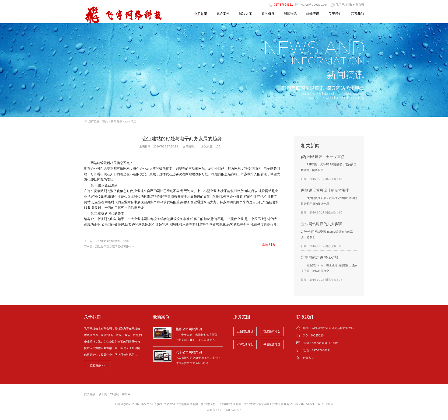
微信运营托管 (271, 344)
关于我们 (335, 14)
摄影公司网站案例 (189, 329)
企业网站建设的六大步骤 (321, 224)
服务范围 (241, 317)
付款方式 (308, 358)
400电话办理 (245, 344)
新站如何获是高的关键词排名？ (114, 246)
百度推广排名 (271, 331)
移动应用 (312, 14)
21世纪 (114, 394)
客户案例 (223, 14)
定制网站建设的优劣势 (319, 257)
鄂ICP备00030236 (229, 410)
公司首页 (200, 14)
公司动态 (130, 121)
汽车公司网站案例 (189, 352)
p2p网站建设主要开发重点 (323, 157)
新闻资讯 (290, 14)
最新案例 (161, 317)
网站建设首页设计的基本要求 (325, 190)
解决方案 (245, 14)
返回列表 (268, 244)
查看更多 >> (97, 365)
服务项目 (267, 14)
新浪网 (103, 394)
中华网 (126, 394)
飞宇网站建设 (226, 404)
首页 (105, 121)
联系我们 (357, 14)
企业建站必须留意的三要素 (112, 241)
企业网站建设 (245, 331)
